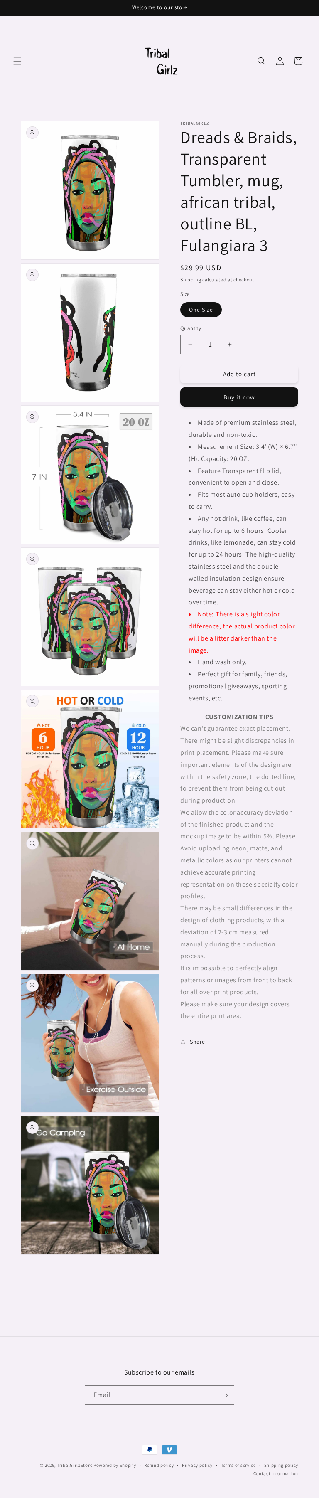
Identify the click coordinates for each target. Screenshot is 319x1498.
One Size (201, 309)
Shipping (190, 279)
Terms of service (238, 1465)
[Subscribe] (225, 1395)
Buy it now (239, 397)
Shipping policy (281, 1465)
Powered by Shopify (114, 1465)
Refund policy (159, 1465)
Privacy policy (197, 1465)
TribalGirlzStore (74, 1465)
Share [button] (197, 1041)
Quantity (190, 328)
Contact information (275, 1473)
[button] (17, 61)
